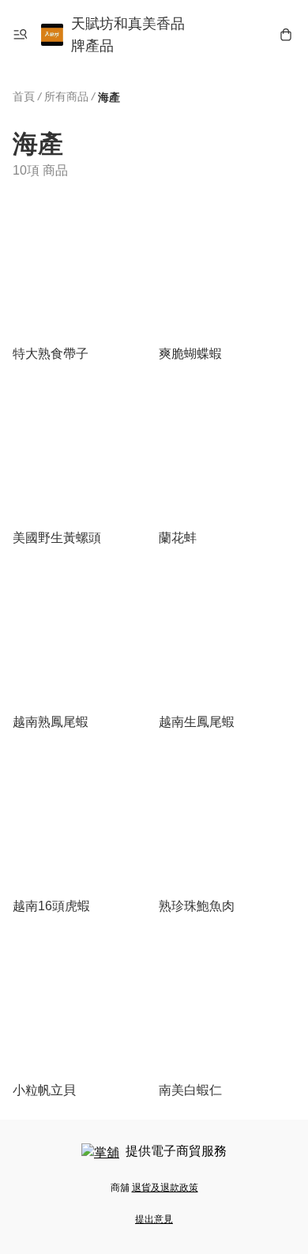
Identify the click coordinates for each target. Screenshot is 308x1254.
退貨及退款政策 (165, 1187)
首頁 (24, 96)
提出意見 (154, 1219)
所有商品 (66, 96)
